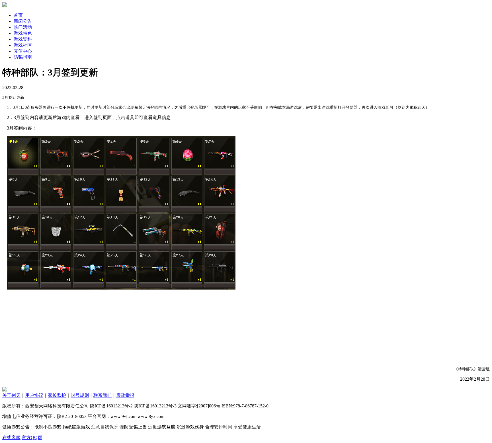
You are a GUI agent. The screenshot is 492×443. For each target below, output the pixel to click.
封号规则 (80, 395)
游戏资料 (23, 39)
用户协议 (34, 395)
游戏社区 (23, 45)
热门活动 (23, 27)
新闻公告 (23, 21)
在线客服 (11, 437)
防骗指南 (23, 57)
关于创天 (11, 395)
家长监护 (57, 395)
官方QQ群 (32, 437)
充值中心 (23, 51)
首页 (18, 15)
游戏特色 (23, 33)
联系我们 (102, 395)
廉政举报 (125, 395)
